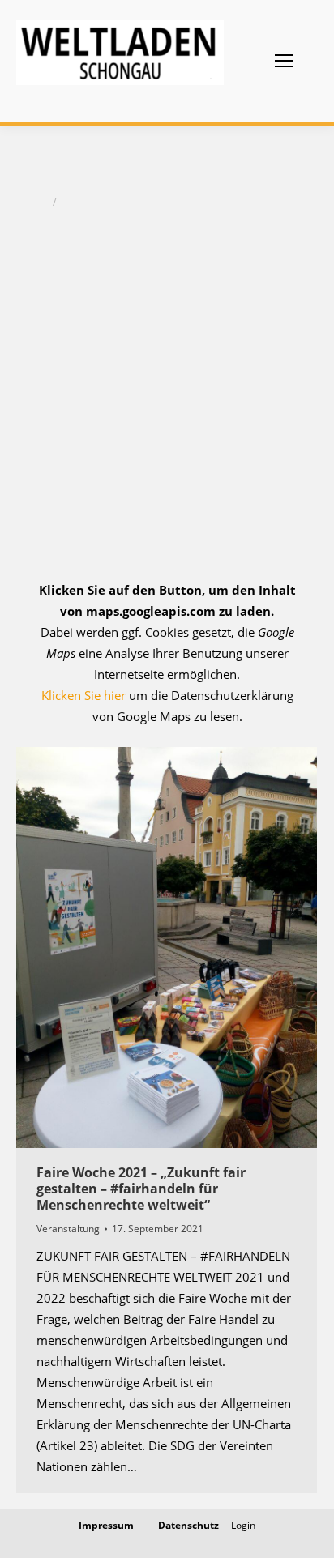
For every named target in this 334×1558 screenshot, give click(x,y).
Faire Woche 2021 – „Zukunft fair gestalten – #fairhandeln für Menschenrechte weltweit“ (141, 1188)
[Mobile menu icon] (283, 60)
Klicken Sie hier (83, 695)
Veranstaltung (68, 1229)
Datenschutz (188, 1525)
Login (243, 1525)
